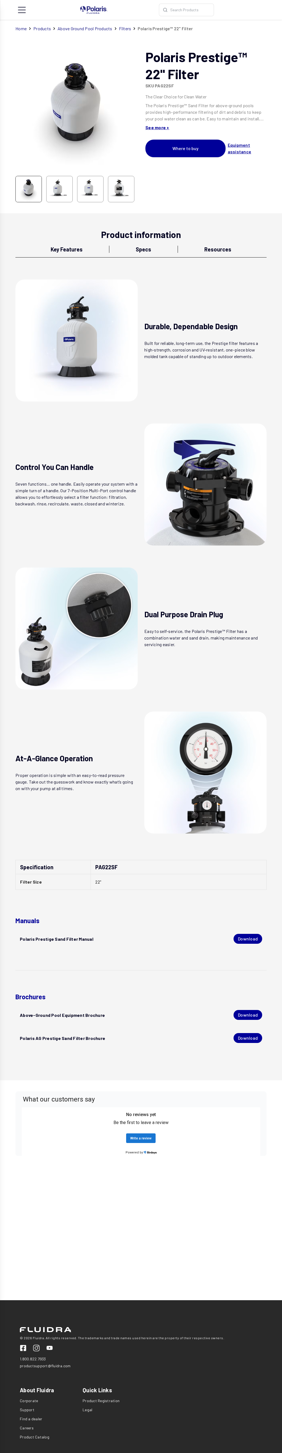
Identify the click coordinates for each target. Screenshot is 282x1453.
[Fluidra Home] (93, 10)
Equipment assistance (239, 148)
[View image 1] (28, 189)
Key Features (67, 249)
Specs (143, 249)
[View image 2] (59, 189)
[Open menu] (22, 9)
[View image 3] (90, 189)
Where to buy (185, 148)
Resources (217, 249)
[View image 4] (121, 189)
